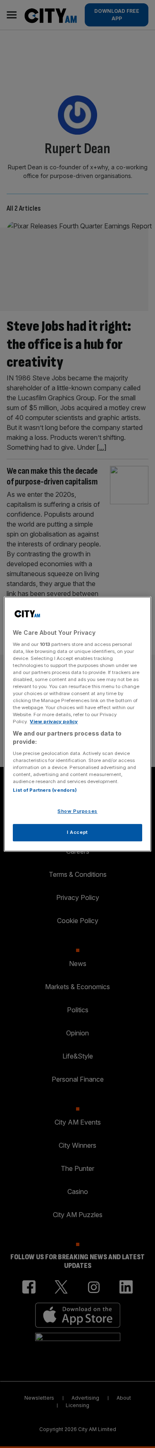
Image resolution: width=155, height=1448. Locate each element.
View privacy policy (54, 721)
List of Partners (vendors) (45, 790)
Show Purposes (77, 811)
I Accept (77, 832)
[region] (77, 724)
